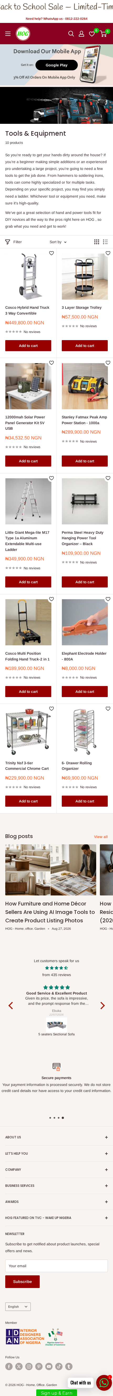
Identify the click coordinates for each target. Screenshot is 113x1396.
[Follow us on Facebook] (9, 1366)
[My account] (81, 34)
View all (101, 837)
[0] (103, 34)
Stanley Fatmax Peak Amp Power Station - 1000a (84, 420)
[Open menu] (8, 34)
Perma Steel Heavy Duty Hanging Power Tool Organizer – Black (83, 538)
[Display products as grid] (96, 241)
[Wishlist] (92, 34)
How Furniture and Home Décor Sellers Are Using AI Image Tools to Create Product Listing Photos (50, 912)
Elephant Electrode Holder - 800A (84, 656)
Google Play (57, 65)
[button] (12, 1005)
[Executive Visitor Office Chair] (56, 1024)
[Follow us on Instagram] (29, 1366)
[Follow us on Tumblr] (69, 1366)
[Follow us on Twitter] (19, 1366)
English (13, 1307)
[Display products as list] (105, 241)
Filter (17, 242)
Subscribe (22, 1281)
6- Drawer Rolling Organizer (77, 766)
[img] (56, 967)
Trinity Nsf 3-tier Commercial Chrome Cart (27, 766)
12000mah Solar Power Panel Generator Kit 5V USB (25, 422)
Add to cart (28, 346)
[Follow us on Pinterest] (39, 1366)
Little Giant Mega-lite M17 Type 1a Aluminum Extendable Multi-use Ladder (27, 541)
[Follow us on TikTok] (59, 1366)
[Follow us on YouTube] (49, 1366)
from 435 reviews (56, 975)
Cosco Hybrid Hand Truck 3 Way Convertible (27, 310)
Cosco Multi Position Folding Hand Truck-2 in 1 (27, 656)
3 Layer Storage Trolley (82, 307)
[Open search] (71, 34)
